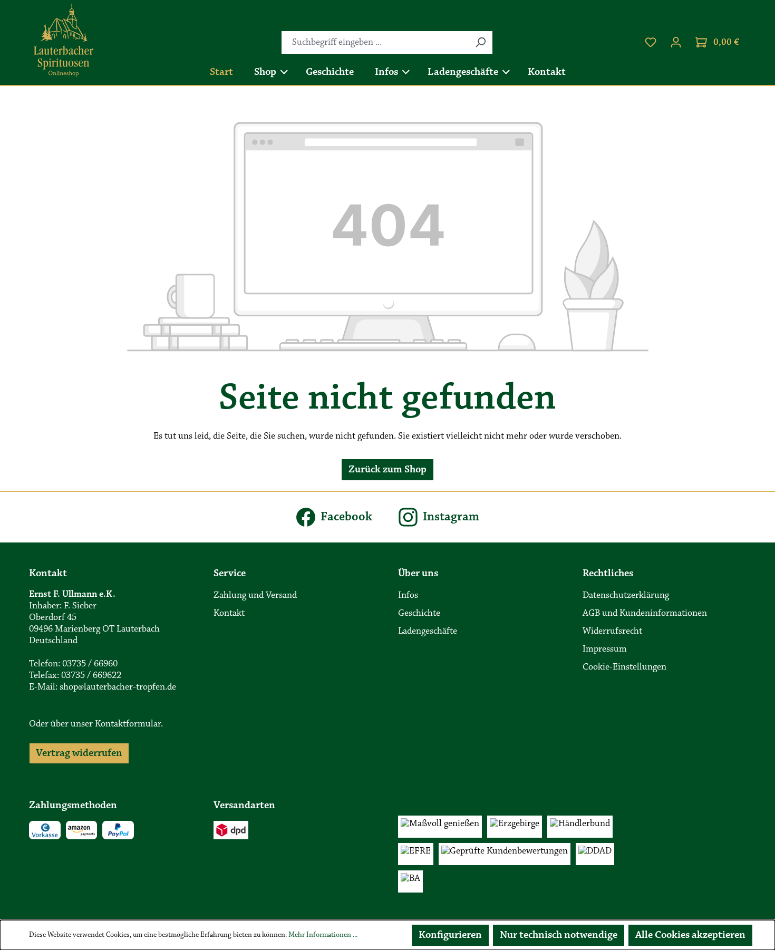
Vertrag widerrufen (79, 753)
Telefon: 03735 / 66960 (73, 664)
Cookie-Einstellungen (624, 667)
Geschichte (419, 613)
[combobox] (375, 42)
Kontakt (229, 613)
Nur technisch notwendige (558, 935)
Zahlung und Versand (255, 595)
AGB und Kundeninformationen (645, 613)
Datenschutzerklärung (626, 595)
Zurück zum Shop (387, 469)
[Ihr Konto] (676, 42)
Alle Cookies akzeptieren (690, 935)
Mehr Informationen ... (322, 935)
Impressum (605, 649)
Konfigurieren (450, 935)
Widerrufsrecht (612, 631)
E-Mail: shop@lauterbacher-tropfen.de (102, 687)
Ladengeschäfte (427, 631)
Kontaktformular (128, 724)
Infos (408, 595)
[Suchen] (480, 42)
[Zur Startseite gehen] (64, 40)
